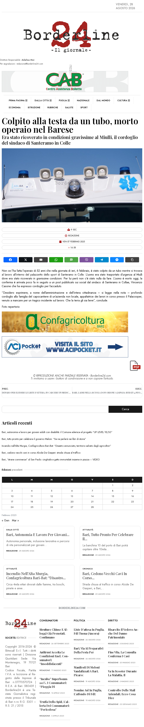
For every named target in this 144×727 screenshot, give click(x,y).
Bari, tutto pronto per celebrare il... (108, 536)
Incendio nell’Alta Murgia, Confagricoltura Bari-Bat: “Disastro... (36, 575)
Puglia (63, 100)
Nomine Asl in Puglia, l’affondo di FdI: (88, 692)
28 (92, 507)
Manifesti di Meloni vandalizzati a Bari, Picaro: (87, 671)
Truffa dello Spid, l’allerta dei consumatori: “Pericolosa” (55, 705)
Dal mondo (103, 100)
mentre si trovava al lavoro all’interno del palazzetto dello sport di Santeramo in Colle (72, 273)
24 (12, 507)
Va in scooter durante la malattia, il (122, 673)
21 (92, 501)
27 (72, 507)
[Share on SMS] (71, 259)
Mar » (15, 520)
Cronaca (88, 568)
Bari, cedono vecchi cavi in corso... (105, 575)
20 (72, 501)
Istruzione (34, 107)
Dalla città (42, 100)
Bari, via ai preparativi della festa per (88, 650)
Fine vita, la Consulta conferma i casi (122, 654)
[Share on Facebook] (10, 259)
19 (51, 501)
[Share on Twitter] (26, 259)
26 (51, 507)
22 (112, 501)
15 (113, 496)
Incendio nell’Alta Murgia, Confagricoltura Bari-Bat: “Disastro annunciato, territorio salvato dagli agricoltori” (56, 446)
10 (12, 496)
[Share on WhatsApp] (56, 259)
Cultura (122, 100)
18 (32, 501)
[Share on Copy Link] (132, 259)
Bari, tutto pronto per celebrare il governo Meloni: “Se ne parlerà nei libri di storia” (44, 439)
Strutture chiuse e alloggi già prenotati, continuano (54, 633)
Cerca (125, 409)
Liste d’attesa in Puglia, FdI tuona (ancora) (89, 631)
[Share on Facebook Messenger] (117, 259)
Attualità (88, 529)
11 (32, 496)
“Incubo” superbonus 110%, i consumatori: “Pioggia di (53, 683)
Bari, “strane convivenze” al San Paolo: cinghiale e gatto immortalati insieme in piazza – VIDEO (51, 459)
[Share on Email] (41, 259)
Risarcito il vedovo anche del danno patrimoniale (123, 633)
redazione (12, 550)
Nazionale (83, 100)
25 (32, 507)
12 (51, 496)
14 (92, 496)
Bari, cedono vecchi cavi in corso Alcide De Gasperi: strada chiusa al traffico (41, 452)
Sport (84, 107)
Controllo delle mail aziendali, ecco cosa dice (122, 694)
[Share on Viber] (86, 259)
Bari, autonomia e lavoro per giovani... (37, 534)
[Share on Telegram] (102, 259)
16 (132, 496)
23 (132, 501)
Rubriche (52, 107)
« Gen (5, 520)
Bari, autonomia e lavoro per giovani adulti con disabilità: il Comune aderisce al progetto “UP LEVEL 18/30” (57, 432)
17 (12, 501)
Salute (69, 107)
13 (72, 496)
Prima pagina (17, 100)
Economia (15, 107)
